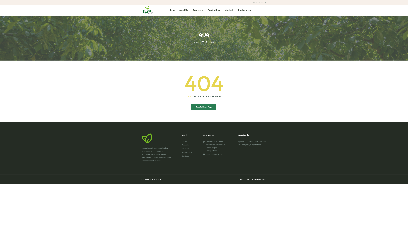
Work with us (214, 10)
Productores (243, 10)
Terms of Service (246, 179)
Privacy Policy (260, 179)
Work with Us (187, 152)
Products (197, 10)
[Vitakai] (148, 10)
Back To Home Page (204, 107)
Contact (229, 10)
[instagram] (262, 2)
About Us (183, 10)
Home (172, 10)
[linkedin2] (265, 2)
